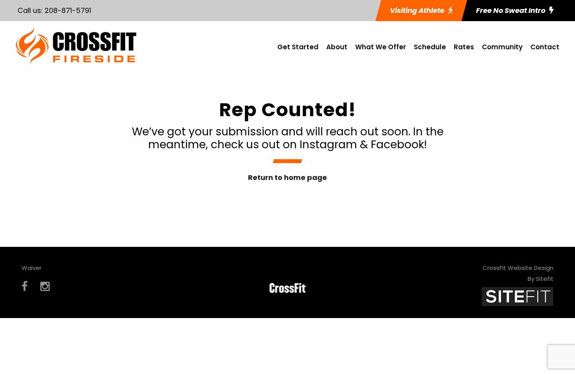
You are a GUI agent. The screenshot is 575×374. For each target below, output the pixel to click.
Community (502, 47)
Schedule (430, 47)
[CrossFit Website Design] (517, 296)
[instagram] (45, 286)
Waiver (31, 268)
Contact (544, 47)
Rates (464, 47)
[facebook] (25, 286)
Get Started (297, 47)
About (336, 47)
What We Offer (380, 47)
